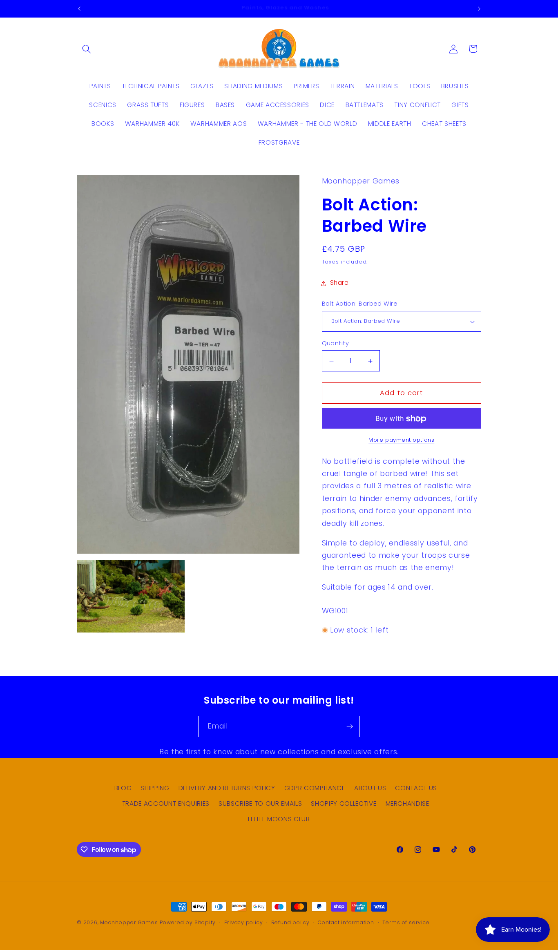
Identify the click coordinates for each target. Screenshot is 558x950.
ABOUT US (370, 788)
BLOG (123, 788)
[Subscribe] (349, 726)
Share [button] (339, 283)
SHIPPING (155, 788)
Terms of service (405, 922)
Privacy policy (243, 922)
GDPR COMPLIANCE (314, 788)
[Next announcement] (479, 8)
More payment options (401, 440)
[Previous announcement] (79, 8)
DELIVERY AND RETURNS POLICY (227, 788)
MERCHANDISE (407, 804)
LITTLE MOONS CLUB (279, 819)
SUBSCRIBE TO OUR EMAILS (260, 804)
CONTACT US (416, 788)
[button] (86, 48)
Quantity (335, 343)
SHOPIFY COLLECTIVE (343, 804)
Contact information (346, 922)
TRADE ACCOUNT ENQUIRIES (166, 804)
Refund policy (290, 922)
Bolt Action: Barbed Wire (360, 304)
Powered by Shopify (188, 922)
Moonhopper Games (129, 922)
